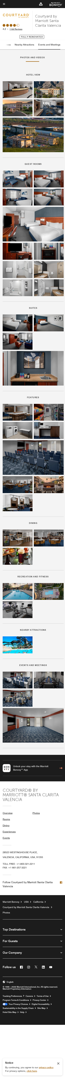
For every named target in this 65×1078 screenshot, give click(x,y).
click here (32, 1071)
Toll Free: (19, 864)
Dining (6, 825)
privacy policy (46, 1067)
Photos (36, 813)
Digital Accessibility (41, 1004)
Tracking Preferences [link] (12, 996)
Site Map (41, 1008)
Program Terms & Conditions (16, 1000)
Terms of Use (43, 996)
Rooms (6, 819)
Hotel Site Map (9, 1012)
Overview (7, 813)
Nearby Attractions (24, 44)
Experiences (9, 831)
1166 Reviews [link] (16, 29)
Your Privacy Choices (18, 1004)
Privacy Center (39, 1000)
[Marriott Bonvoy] (54, 4)
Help (22, 1012)
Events (6, 838)
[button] (41, 4)
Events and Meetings (49, 44)
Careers (29, 996)
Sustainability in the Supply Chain (18, 1008)
